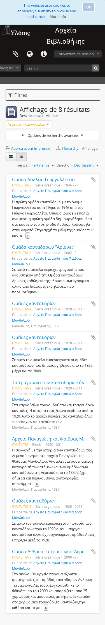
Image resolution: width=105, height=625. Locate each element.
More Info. (58, 16)
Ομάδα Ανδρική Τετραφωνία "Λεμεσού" (53, 551)
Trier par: (22, 165)
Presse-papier (16, 54)
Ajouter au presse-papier (93, 179)
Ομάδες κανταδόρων (34, 303)
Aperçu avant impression (31, 148)
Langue (30, 54)
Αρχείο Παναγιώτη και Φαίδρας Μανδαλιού (57, 439)
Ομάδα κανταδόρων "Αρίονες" (43, 247)
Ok (88, 7)
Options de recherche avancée (52, 135)
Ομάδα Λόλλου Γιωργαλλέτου (43, 179)
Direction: (65, 165)
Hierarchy (70, 148)
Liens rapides (44, 54)
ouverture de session (76, 53)
